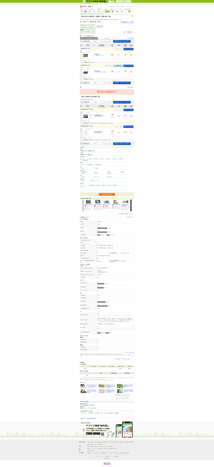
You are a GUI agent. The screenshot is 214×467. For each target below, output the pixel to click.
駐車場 (108, 446)
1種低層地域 (84, 171)
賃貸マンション (104, 446)
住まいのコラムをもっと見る (123, 398)
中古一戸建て (105, 448)
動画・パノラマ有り (95, 180)
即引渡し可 (110, 176)
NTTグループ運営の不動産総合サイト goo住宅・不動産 (89, 3)
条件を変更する (88, 31)
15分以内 (115, 158)
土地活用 (93, 450)
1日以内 (97, 185)
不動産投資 (111, 448)
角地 (96, 171)
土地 (108, 448)
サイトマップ (113, 456)
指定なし (84, 158)
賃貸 (88, 446)
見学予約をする (118, 65)
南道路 (109, 171)
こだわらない (84, 185)
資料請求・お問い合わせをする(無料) (122, 41)
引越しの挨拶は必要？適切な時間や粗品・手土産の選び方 (128, 391)
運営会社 (116, 456)
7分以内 (102, 158)
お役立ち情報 (81, 452)
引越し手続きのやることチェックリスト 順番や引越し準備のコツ (92, 391)
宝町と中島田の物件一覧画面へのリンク (86, 99)
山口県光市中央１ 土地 (85, 48)
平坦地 (83, 173)
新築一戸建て (100, 448)
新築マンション (89, 448)
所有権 (83, 176)
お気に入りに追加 (107, 41)
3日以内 (103, 185)
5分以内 (96, 158)
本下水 (96, 173)
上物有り (96, 168)
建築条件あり (99, 164)
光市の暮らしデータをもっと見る (123, 358)
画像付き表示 (107, 38)
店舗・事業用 (92, 446)
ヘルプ (104, 456)
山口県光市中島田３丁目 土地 (86, 109)
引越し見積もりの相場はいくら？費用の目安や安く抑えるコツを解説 (110, 391)
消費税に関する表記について (101, 444)
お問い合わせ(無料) (129, 48)
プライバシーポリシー (98, 456)
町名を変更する (91, 27)
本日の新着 (92, 185)
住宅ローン (115, 448)
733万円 (120, 368)
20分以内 (121, 158)
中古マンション (95, 448)
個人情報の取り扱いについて (91, 444)
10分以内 (108, 158)
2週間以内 (115, 185)
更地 (82, 168)
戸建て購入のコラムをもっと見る (123, 395)
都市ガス (110, 173)
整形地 (123, 171)
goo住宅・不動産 (82, 441)
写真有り (83, 180)
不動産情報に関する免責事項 (91, 418)
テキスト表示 (89, 38)
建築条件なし (91, 164)
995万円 (129, 368)
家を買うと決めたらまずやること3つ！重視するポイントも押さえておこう (92, 386)
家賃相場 (111, 446)
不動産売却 (89, 450)
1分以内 (90, 158)
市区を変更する (84, 27)
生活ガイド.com (131, 352)
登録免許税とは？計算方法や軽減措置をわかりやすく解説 (128, 386)
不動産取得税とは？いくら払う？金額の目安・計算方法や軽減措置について (110, 386)
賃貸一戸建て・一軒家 (97, 446)
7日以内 (108, 185)
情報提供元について (83, 418)
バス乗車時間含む (85, 160)
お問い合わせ (108, 456)
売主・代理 (97, 176)
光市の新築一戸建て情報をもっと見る (126, 213)
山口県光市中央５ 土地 (85, 65)
